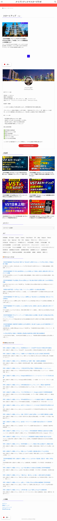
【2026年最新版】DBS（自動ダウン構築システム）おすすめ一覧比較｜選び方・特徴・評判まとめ (28, 459)
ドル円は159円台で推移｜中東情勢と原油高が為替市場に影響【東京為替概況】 (24, 333)
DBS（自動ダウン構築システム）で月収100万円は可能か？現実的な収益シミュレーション (27, 368)
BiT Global (11, 237)
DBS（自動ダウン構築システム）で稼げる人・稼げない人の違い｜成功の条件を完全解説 (27, 475)
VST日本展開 (30, 242)
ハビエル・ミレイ (45, 244)
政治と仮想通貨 (27, 252)
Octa (9, 240)
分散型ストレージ (7, 252)
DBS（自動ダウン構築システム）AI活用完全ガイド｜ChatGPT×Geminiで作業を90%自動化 (27, 348)
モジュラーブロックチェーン (34, 247)
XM (49, 242)
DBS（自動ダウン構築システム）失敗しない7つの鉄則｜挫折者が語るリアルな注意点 (26, 451)
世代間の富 (5, 249)
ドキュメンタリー (35, 244)
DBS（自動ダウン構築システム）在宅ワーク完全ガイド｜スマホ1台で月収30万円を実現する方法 (28, 406)
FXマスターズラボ (9, 257)
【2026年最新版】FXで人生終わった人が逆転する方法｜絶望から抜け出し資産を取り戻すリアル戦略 (28, 306)
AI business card (28, 145)
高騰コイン (45, 252)
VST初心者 (5, 242)
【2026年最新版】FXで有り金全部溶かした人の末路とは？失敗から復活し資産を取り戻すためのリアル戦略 (28, 272)
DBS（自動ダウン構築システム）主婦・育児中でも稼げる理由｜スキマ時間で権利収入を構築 (28, 414)
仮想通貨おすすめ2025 (14, 249)
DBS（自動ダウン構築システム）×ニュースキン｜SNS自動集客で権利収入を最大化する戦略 (28, 430)
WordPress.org (6, 509)
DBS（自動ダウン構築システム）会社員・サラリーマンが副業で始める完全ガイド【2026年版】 (27, 422)
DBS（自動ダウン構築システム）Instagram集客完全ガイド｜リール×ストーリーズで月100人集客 (28, 376)
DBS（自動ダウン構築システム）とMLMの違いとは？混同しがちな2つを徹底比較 (25, 489)
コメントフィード (7, 507)
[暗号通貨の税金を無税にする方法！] (28, 5)
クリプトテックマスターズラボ (28, 2)
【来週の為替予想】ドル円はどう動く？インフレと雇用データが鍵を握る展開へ (24, 289)
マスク (24, 247)
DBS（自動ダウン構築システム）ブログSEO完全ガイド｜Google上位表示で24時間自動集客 (27, 392)
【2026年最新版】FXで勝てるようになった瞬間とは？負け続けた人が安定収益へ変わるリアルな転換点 (28, 297)
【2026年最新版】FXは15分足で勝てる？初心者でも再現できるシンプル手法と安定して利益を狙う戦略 (28, 262)
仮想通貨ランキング (35, 249)
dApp (39, 237)
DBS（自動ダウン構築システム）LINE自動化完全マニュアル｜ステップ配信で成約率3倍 (26, 384)
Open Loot (14, 240)
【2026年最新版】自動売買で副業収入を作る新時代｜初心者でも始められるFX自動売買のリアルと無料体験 (28, 325)
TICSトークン (34, 240)
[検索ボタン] (55, 2)
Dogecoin (44, 237)
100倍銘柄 (5, 237)
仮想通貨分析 (44, 249)
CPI (35, 237)
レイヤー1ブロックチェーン (48, 247)
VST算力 (37, 242)
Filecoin (49, 237)
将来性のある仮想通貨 (17, 252)
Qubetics (27, 240)
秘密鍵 (33, 252)
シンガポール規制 (16, 244)
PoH (19, 240)
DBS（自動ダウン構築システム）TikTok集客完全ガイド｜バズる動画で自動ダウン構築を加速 (28, 399)
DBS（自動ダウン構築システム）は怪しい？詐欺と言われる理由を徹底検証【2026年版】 (27, 482)
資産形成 (39, 252)
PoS (23, 240)
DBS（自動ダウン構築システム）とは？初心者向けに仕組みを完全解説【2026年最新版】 (27, 467)
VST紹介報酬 (44, 242)
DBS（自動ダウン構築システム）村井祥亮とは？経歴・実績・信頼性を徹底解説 (24, 361)
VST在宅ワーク (13, 242)
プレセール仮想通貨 (16, 247)
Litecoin (4, 240)
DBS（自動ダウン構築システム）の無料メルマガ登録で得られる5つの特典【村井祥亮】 (26, 353)
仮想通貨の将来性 (25, 249)
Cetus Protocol (29, 237)
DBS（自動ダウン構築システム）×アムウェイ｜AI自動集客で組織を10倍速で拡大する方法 (27, 436)
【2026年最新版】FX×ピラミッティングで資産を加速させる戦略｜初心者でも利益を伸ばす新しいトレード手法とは (28, 315)
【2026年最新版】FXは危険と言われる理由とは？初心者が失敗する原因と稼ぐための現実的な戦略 (28, 281)
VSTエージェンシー (43, 240)
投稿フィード (5, 505)
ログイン (4, 503)
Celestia (22, 237)
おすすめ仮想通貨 (7, 244)
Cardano (17, 237)
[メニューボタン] (2, 2)
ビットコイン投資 (7, 247)
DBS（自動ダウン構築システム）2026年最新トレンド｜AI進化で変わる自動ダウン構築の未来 (28, 444)
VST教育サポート (22, 242)
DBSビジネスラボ (9, 342)
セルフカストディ (26, 244)
